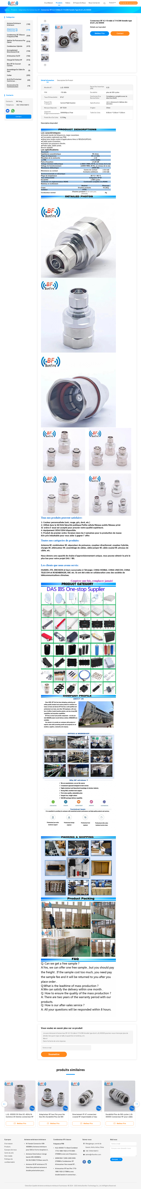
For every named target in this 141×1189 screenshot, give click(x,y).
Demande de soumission (128, 3)
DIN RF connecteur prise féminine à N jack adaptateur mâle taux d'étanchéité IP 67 (20, 1116)
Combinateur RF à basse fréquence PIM (18, 35)
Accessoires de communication (18, 86)
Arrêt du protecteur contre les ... (18, 80)
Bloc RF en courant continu (18, 65)
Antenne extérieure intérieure (18, 24)
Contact (18, 116)
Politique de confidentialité (9, 1160)
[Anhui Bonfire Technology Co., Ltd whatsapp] (13, 110)
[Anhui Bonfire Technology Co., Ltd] (13, 3)
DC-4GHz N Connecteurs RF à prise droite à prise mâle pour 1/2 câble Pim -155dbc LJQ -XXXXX (85, 1116)
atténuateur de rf (18, 56)
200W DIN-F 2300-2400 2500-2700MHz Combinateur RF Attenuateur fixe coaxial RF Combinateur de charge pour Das (65, 1161)
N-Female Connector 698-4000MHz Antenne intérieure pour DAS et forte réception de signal (37, 1147)
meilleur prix (100, 33)
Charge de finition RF (18, 60)
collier (18, 75)
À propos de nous (10, 1150)
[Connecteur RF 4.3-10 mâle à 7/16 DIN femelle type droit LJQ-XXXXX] (68, 38)
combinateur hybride (18, 46)
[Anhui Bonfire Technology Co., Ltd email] (7, 110)
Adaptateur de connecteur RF (18, 30)
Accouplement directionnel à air (18, 51)
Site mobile (8, 1156)
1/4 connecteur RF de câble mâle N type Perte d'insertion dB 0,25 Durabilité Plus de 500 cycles (53, 1116)
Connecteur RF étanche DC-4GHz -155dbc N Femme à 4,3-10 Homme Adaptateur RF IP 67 (120, 1116)
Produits (7, 1147)
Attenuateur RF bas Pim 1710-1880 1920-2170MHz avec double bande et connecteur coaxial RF (66, 1172)
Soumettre (53, 1054)
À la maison (8, 1144)
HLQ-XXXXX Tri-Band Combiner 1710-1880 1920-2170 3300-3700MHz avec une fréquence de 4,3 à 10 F (66, 1151)
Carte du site (9, 1153)
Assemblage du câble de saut (18, 70)
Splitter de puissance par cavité (18, 41)
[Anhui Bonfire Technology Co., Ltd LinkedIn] (89, 1162)
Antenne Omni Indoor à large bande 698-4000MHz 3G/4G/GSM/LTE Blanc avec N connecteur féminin (37, 1157)
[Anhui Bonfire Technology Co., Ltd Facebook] (84, 1162)
